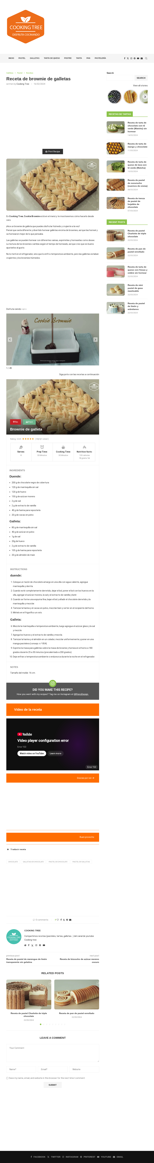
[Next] (145, 96)
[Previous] (109, 96)
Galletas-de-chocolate (33, 862)
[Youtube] (138, 58)
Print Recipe (54, 151)
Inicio (11, 58)
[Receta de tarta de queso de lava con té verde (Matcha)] (116, 166)
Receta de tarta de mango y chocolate (137, 145)
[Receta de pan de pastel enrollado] (76, 994)
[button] (10, 339)
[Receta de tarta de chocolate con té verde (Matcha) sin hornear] (116, 127)
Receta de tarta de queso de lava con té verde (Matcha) (137, 165)
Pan (88, 58)
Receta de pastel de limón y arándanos (136, 306)
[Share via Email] (70, 920)
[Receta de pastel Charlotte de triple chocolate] (28, 994)
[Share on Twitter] (64, 920)
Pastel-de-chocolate (58, 862)
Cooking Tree (23, 84)
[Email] (142, 58)
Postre (68, 58)
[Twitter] (128, 58)
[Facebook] (124, 58)
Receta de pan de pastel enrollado (76, 1013)
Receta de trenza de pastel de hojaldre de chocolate (136, 202)
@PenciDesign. (81, 694)
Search (110, 73)
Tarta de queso (52, 58)
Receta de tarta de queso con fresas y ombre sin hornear (137, 270)
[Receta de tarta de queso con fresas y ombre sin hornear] (116, 271)
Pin (16, 422)
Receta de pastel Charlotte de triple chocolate (137, 233)
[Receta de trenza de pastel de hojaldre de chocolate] (116, 203)
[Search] (146, 58)
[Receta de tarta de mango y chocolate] (116, 148)
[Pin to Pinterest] (67, 920)
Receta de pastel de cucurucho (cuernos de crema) (138, 183)
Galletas (34, 58)
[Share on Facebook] (61, 920)
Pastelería (100, 58)
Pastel (21, 58)
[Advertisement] (101, 27)
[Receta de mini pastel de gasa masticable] (116, 290)
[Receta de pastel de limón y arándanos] (116, 308)
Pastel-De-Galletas (81, 862)
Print (30, 422)
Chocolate (13, 862)
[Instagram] (131, 58)
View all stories (140, 85)
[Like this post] (58, 920)
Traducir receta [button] (18, 849)
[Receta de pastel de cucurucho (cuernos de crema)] (116, 185)
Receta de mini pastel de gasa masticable (135, 288)
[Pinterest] (135, 58)
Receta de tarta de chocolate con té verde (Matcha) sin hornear (137, 127)
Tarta (79, 58)
